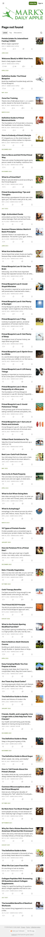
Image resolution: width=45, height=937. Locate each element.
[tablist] (12, 33)
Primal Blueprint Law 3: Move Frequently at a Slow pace (14, 388)
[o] (39, 41)
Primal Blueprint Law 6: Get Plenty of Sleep (16, 335)
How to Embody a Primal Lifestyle (16, 135)
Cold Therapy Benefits (11, 590)
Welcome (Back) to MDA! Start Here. (17, 58)
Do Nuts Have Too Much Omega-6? (17, 809)
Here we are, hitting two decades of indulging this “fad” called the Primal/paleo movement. (17, 793)
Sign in (40, 3)
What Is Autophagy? (11, 509)
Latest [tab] (5, 33)
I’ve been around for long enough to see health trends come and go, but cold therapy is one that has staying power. (16, 593)
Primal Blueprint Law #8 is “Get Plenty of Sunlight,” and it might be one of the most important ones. (17, 308)
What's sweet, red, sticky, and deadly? (15, 759)
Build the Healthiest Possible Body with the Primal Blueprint (17, 82)
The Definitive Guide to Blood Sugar (17, 756)
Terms (28, 927)
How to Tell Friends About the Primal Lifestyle (15, 770)
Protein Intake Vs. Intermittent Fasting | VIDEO (15, 39)
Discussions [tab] (18, 33)
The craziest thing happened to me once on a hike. (17, 909)
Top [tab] (10, 33)
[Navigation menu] (3, 3)
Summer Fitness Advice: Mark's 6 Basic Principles (16, 230)
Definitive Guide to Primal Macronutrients (13, 119)
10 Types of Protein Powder (14, 528)
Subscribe (33, 3)
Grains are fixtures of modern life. (14, 699)
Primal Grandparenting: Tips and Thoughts (16, 193)
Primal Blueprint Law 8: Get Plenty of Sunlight (16, 302)
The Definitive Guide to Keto (14, 851)
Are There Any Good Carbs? (14, 681)
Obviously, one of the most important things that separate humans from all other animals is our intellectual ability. (17, 273)
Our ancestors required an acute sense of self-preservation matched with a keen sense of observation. (16, 290)
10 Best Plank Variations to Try (15, 439)
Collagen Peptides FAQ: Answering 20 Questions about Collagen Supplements (17, 881)
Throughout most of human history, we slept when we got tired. (16, 340)
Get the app (31, 931)
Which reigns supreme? (10, 44)
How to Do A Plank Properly (13, 474)
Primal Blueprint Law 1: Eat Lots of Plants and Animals (16, 423)
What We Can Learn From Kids (15, 866)
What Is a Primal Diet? (11, 177)
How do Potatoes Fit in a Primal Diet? (15, 549)
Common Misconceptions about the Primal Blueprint (16, 788)
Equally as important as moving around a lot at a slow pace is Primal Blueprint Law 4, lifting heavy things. (17, 375)
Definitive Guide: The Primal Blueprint (14, 77)
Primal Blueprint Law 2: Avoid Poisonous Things (14, 405)
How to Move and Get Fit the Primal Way (17, 156)
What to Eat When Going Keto (15, 494)
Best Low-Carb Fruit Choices (14, 454)
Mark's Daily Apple (13, 46)
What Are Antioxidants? (12, 251)
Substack (14, 935)
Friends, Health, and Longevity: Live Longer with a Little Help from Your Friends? (17, 716)
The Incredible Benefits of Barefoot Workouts (17, 904)
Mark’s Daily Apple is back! (11, 61)
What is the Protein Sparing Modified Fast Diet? (14, 625)
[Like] (3, 204)
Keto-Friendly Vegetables (13, 570)
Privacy (23, 927)
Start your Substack (18, 931)
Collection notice (35, 927)
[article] (22, 43)
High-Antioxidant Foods (12, 214)
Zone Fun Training (10, 98)
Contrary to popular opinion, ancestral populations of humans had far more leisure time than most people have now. (16, 323)
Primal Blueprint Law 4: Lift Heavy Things (16, 370)
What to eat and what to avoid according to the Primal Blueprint (17, 181)
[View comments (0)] (13, 88)
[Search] (41, 33)
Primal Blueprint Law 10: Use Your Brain (16, 267)
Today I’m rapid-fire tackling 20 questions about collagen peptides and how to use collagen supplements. (17, 887)
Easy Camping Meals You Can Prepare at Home (15, 665)
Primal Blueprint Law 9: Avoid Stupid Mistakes (14, 285)
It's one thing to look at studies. (13, 868)
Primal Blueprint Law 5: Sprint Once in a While (17, 353)
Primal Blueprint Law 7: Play (14, 319)
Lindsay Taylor (15, 726)
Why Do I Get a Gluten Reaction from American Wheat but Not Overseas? (17, 829)
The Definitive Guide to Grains (15, 696)
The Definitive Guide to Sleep (14, 739)
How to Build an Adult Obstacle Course (15, 643)
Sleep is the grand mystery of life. (14, 741)
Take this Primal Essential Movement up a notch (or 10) (17, 443)
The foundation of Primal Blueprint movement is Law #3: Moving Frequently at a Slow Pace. (17, 393)
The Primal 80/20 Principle (13, 605)
